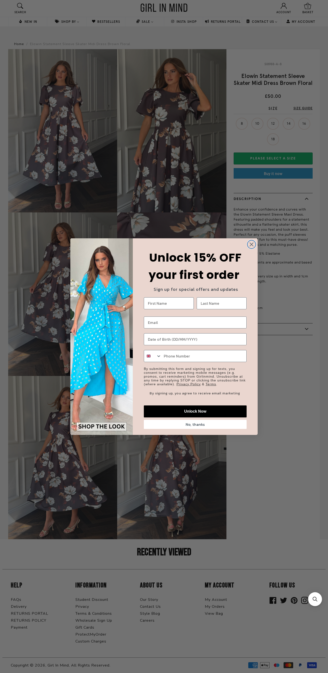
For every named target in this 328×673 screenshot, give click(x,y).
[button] (315, 599)
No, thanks (195, 424)
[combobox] (152, 356)
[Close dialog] (251, 244)
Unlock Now (195, 411)
